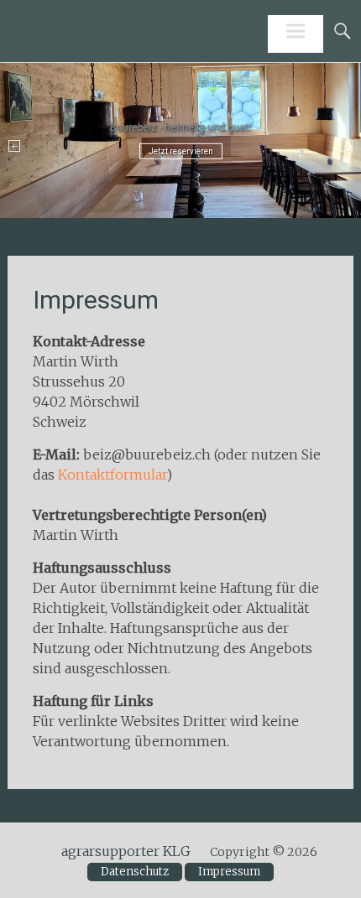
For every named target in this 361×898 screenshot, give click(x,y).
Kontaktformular (112, 474)
